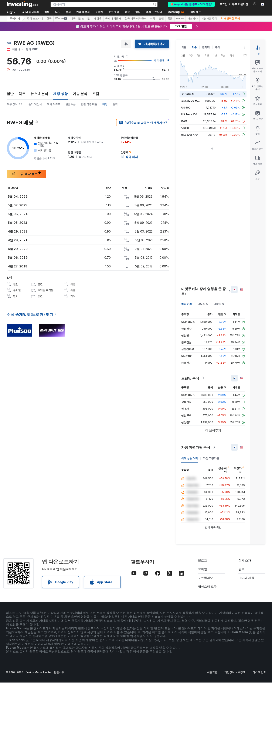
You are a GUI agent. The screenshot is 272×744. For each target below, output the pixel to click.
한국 (49, 18)
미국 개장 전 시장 (80, 18)
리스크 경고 (259, 672)
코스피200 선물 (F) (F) (194, 100)
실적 (115, 104)
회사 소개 (244, 560)
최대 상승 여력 (189, 458)
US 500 (185, 107)
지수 (194, 47)
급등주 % (202, 304)
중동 (170, 18)
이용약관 (212, 672)
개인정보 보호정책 (234, 672)
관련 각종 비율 (89, 104)
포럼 (95, 93)
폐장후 (98, 18)
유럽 (161, 18)
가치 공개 (159, 60)
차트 (22, 93)
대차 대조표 (53, 104)
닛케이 (185, 128)
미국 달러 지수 (189, 134)
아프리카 (192, 18)
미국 (152, 18)
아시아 (180, 18)
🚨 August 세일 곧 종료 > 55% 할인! (191, 4)
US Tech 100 (189, 114)
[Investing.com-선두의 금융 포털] (23, 4)
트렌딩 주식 (190, 378)
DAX (184, 121)
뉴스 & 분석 (39, 93)
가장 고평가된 (211, 458)
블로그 (202, 560)
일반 (10, 93)
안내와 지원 (246, 578)
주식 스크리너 (154, 12)
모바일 (202, 569)
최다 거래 (186, 304)
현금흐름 (70, 104)
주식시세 (15, 18)
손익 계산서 (35, 104)
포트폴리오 (205, 578)
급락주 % (219, 304)
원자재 (206, 47)
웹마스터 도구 (207, 586)
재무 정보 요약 (15, 104)
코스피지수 (187, 94)
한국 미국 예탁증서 (135, 18)
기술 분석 (80, 93)
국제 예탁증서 (113, 18)
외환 (183, 47)
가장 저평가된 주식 (195, 447)
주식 (217, 47)
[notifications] (254, 4)
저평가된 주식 (209, 18)
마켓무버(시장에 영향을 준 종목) (203, 291)
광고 (241, 569)
